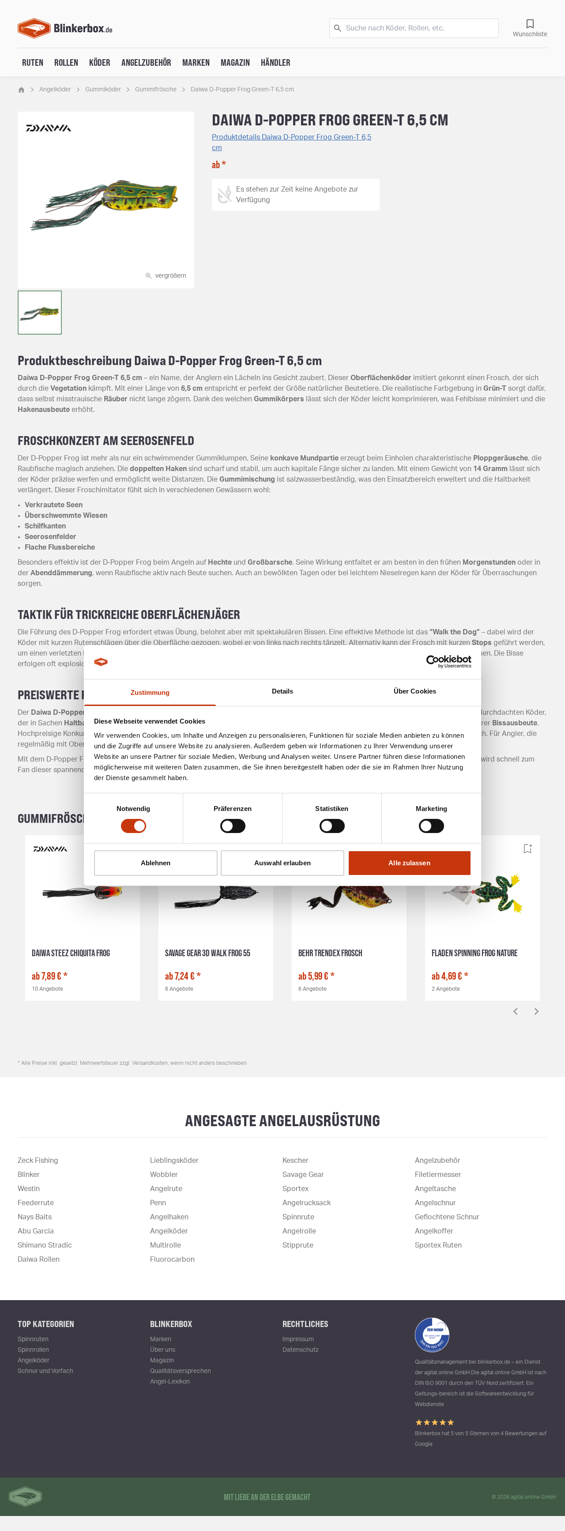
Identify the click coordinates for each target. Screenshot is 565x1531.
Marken (196, 62)
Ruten (32, 62)
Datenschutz (300, 1350)
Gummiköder (103, 90)
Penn (158, 1203)
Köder (99, 62)
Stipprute (297, 1245)
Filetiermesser (438, 1174)
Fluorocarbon (172, 1259)
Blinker (29, 1174)
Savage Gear (303, 1174)
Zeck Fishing (38, 1160)
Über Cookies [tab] (415, 691)
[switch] (232, 826)
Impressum (298, 1339)
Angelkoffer (434, 1231)
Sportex (295, 1188)
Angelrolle (299, 1231)
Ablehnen (156, 863)
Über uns (162, 1350)
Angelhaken (169, 1217)
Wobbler (164, 1174)
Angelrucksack (306, 1203)
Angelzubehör (146, 62)
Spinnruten (33, 1339)
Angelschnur (435, 1203)
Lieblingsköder (174, 1160)
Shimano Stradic (45, 1245)
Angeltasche (435, 1188)
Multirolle (165, 1245)
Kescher (295, 1160)
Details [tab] (283, 691)
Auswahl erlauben (282, 863)
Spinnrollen (33, 1350)
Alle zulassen (409, 863)
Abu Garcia (36, 1231)
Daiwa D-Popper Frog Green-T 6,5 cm (242, 90)
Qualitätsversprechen (180, 1371)
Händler (275, 62)
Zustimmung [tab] (150, 692)
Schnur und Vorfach (45, 1371)
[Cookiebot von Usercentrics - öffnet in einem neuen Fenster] (432, 661)
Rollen (66, 62)
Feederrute (36, 1203)
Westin (29, 1188)
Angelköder (55, 90)
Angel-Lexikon (170, 1382)
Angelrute (166, 1188)
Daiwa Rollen (39, 1259)
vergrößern (170, 276)
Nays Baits (35, 1217)
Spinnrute (298, 1217)
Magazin (235, 62)
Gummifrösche (156, 90)
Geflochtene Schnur (447, 1217)
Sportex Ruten (438, 1245)
